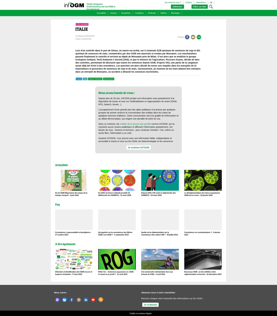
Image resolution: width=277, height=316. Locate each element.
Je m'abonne (150, 305)
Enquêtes (125, 13)
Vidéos (163, 13)
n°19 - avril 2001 (82, 24)
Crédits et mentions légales (141, 313)
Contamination (109, 79)
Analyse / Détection (95, 79)
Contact (188, 2)
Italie (85, 79)
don (199, 6)
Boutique (175, 13)
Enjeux (113, 13)
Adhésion (177, 6)
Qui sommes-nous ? (173, 2)
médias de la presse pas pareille (135, 124)
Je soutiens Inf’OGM (138, 147)
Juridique (139, 13)
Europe (78, 79)
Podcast (152, 13)
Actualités (101, 13)
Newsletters (201, 2)
